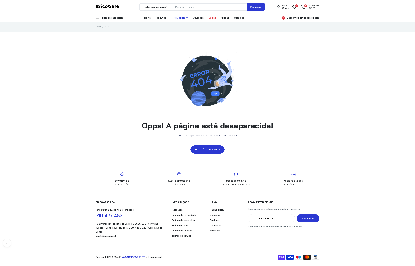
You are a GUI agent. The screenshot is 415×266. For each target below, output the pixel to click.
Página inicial (217, 209)
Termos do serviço (181, 235)
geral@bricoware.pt (106, 235)
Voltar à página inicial (207, 149)
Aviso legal (177, 209)
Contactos (215, 225)
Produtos (161, 17)
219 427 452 (109, 215)
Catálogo (239, 17)
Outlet (212, 17)
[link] (406, 242)
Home (147, 17)
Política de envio (180, 225)
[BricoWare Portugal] (107, 7)
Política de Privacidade (184, 215)
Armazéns (215, 230)
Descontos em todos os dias (303, 18)
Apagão (225, 17)
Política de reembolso (183, 220)
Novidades (180, 17)
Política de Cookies (182, 230)
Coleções (198, 17)
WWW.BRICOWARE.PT (133, 257)
